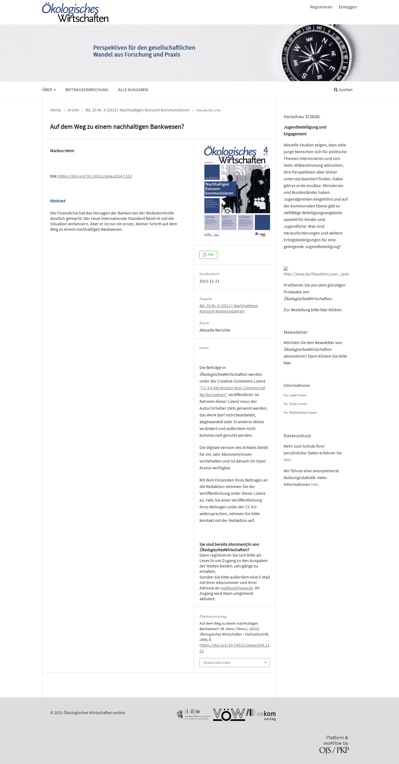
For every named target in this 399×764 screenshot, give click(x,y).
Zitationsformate (216, 662)
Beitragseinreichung (87, 89)
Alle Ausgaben (133, 89)
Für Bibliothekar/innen (300, 412)
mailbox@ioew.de (236, 587)
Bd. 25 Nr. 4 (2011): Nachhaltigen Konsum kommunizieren (138, 110)
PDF (210, 254)
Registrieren (321, 6)
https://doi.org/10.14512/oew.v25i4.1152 (95, 176)
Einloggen (348, 6)
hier (324, 309)
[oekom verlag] (261, 719)
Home (55, 110)
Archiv (73, 110)
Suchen (345, 89)
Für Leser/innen (295, 395)
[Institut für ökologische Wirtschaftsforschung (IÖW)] (192, 719)
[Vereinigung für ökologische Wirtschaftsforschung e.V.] (229, 719)
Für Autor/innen (295, 404)
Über (47, 89)
